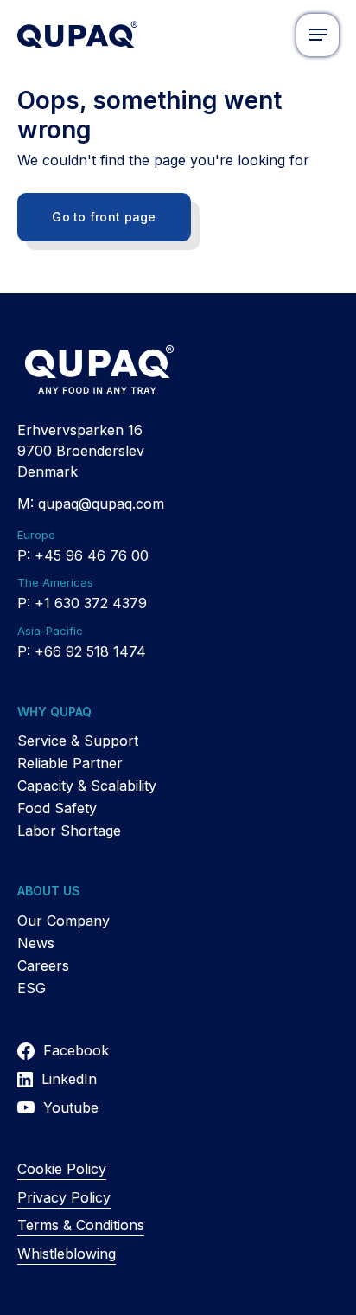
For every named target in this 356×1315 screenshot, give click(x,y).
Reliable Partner (70, 763)
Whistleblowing (66, 1253)
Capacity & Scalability (86, 785)
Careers (43, 965)
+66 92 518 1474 (90, 651)
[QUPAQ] (77, 34)
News (35, 943)
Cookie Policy (61, 1168)
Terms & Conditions (80, 1225)
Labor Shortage (69, 830)
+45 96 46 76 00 (92, 555)
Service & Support (77, 740)
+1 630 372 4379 (91, 603)
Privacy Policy (64, 1197)
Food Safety (57, 808)
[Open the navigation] (317, 35)
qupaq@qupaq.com (101, 503)
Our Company (63, 920)
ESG (31, 988)
